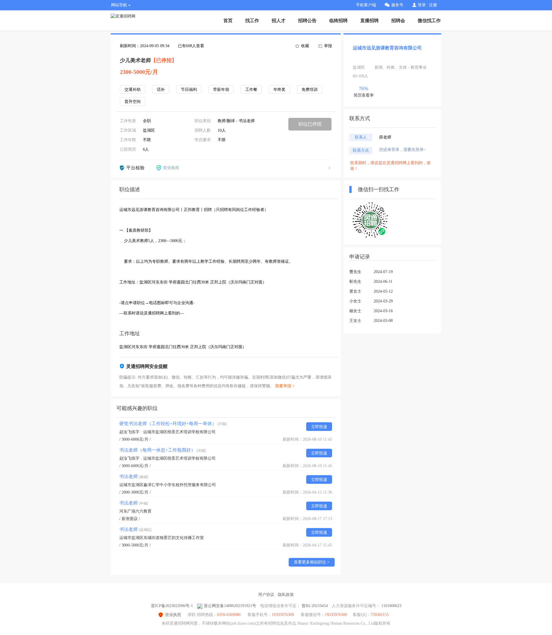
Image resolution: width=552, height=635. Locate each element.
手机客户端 (366, 5)
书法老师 (133, 476)
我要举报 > (285, 386)
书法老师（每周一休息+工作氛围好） (162, 450)
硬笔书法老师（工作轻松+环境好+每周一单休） (173, 423)
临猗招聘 (338, 20)
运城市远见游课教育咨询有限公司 (387, 47)
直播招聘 (369, 20)
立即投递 (319, 427)
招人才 (278, 20)
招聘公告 (307, 20)
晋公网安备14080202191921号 (230, 606)
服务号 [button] (397, 5)
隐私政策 (286, 594)
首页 (228, 20)
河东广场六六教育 (135, 511)
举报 (327, 46)
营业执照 (173, 615)
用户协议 (266, 594)
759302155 (380, 615)
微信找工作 (429, 20)
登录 (422, 5)
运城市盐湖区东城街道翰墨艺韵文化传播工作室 (161, 538)
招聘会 (398, 20)
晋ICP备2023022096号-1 (172, 606)
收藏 (304, 46)
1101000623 (391, 606)
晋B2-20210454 (315, 606)
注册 (433, 5)
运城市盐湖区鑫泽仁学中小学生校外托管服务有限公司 (167, 485)
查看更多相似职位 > (311, 562)
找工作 (252, 20)
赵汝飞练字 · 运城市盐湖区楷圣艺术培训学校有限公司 (167, 432)
